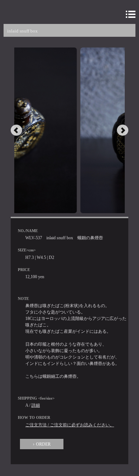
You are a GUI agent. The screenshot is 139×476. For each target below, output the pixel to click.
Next (122, 130)
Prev (16, 130)
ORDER (43, 444)
